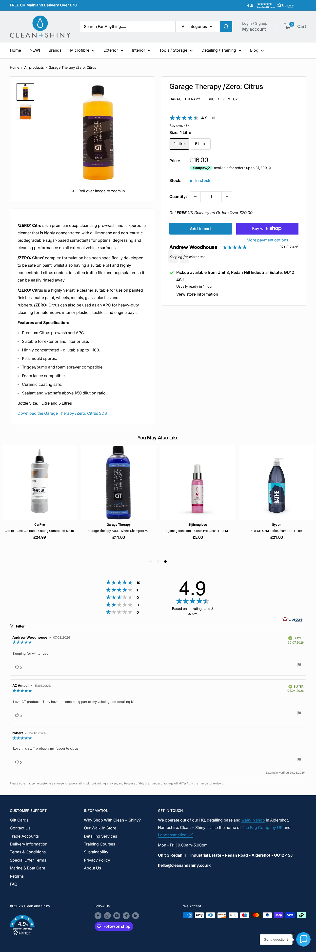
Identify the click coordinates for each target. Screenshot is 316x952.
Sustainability (96, 851)
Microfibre (79, 50)
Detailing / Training (218, 50)
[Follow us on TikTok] (126, 915)
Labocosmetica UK (175, 834)
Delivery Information (28, 844)
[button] (269, 5)
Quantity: (178, 196)
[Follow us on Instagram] (107, 915)
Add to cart (200, 228)
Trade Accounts (24, 836)
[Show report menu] (299, 666)
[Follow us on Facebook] (98, 915)
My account (254, 29)
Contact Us (20, 827)
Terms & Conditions (28, 851)
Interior (138, 50)
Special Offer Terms (28, 860)
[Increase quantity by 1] (227, 196)
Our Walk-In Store (100, 827)
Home (15, 50)
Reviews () (179, 125)
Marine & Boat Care (27, 867)
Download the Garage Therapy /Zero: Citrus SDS (62, 413)
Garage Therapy (184, 99)
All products (34, 67)
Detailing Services (100, 836)
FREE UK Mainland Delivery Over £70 (43, 5)
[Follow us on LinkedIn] (135, 915)
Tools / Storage (173, 50)
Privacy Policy (97, 860)
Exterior (110, 50)
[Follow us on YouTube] (116, 915)
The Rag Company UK (262, 827)
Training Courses (99, 844)
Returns (17, 876)
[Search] (226, 26)
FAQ (13, 884)
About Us (92, 867)
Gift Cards (19, 820)
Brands (55, 50)
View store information (197, 294)
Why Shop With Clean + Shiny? (112, 820)
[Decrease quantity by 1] (195, 196)
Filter (20, 626)
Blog (254, 50)
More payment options (267, 239)
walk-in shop (253, 820)
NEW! (35, 50)
